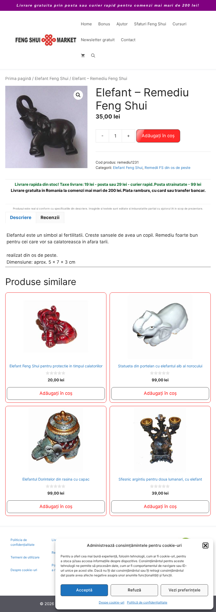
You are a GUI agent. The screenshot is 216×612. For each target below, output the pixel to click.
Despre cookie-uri (24, 570)
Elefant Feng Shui (51, 78)
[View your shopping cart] (83, 56)
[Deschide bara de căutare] (93, 56)
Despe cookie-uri (111, 602)
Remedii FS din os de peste (167, 167)
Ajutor (122, 23)
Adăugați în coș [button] (56, 393)
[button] (205, 545)
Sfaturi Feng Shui (150, 23)
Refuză (134, 589)
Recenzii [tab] (50, 217)
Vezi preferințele (184, 589)
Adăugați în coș (158, 135)
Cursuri (179, 23)
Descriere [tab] (20, 217)
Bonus (104, 23)
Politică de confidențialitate (147, 602)
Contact (128, 39)
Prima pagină (18, 78)
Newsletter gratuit (98, 39)
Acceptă (84, 589)
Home (86, 23)
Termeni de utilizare (25, 557)
